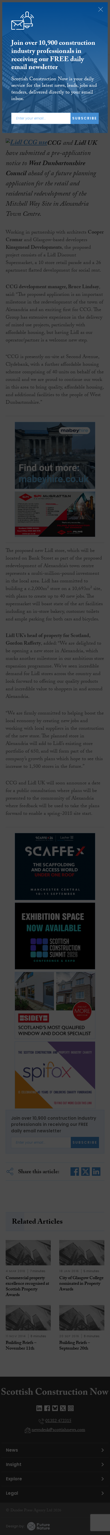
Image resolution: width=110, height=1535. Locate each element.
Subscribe (84, 118)
